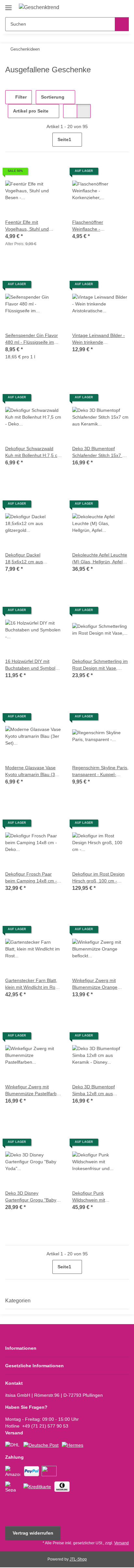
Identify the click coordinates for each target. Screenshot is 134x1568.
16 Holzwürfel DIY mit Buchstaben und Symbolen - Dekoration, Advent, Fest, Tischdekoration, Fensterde (33, 665)
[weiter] (123, 139)
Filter (20, 97)
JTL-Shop (78, 1559)
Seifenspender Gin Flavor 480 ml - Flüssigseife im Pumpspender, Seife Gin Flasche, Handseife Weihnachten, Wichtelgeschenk (31, 339)
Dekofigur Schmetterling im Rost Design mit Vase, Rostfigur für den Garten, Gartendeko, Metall (100, 665)
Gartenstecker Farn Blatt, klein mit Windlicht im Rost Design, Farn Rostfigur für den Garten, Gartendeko (32, 984)
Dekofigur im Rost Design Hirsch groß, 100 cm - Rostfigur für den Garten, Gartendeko (98, 877)
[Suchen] (122, 24)
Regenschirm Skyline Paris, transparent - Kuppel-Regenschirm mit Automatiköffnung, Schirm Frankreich (100, 771)
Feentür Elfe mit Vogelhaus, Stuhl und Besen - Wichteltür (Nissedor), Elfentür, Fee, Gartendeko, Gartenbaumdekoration (31, 226)
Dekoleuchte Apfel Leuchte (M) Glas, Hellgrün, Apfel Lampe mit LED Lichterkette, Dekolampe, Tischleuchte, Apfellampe (99, 558)
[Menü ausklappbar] (8, 5)
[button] (103, 7)
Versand (121, 1543)
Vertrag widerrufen (33, 1533)
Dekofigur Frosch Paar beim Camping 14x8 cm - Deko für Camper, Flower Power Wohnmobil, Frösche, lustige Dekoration (33, 877)
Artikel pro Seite (30, 111)
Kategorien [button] (18, 1300)
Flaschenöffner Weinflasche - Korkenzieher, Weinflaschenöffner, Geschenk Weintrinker (95, 226)
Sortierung (52, 97)
